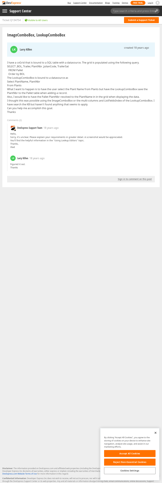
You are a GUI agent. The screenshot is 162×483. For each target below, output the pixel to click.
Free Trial (138, 2)
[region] (129, 454)
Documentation (96, 2)
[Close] (155, 432)
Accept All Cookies (129, 453)
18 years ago (51, 128)
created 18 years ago (136, 47)
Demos (125, 2)
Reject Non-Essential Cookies (129, 462)
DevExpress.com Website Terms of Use (19, 473)
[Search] (156, 11)
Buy (69, 2)
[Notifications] (158, 3)
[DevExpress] (12, 3)
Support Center (80, 2)
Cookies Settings (129, 470)
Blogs (107, 2)
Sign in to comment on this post (135, 179)
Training (115, 2)
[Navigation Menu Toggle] (4, 11)
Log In (150, 2)
